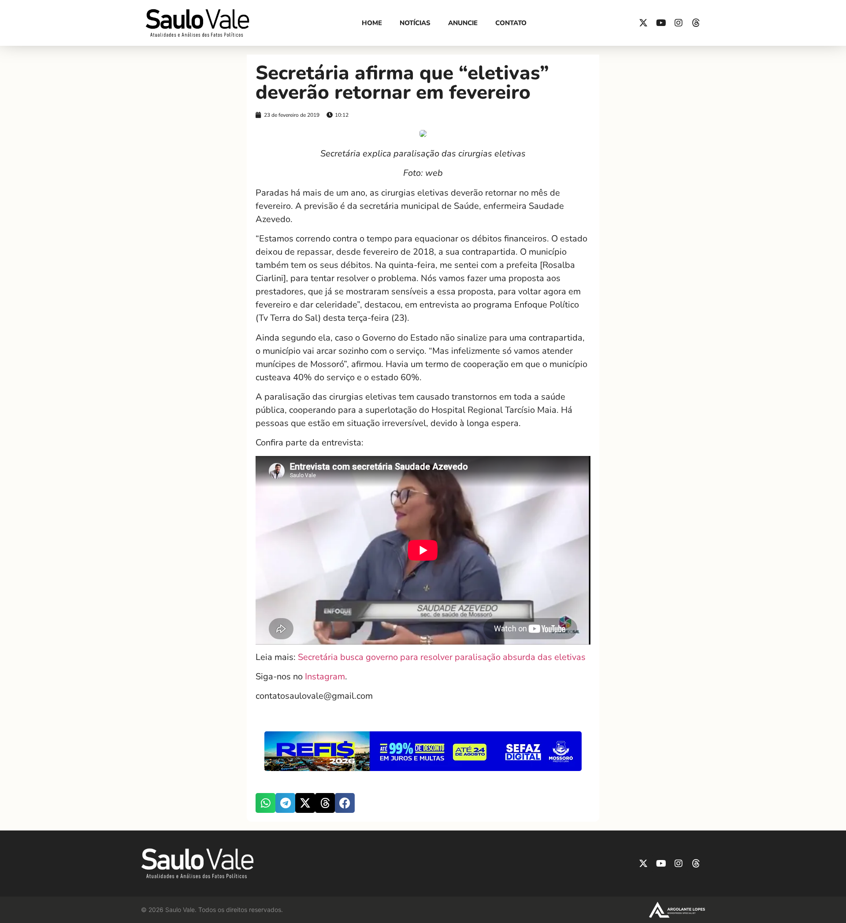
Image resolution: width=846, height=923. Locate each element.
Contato (511, 23)
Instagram (325, 676)
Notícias (415, 23)
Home (372, 23)
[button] (265, 803)
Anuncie (463, 23)
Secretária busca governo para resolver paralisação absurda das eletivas (442, 657)
